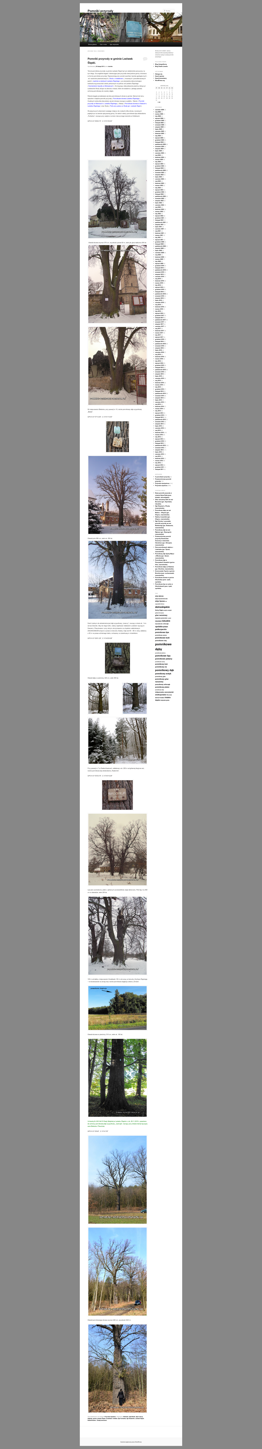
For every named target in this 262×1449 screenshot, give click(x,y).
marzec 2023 (159, 185)
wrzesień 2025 (159, 125)
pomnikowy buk (161, 664)
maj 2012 (158, 456)
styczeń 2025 (159, 138)
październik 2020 (160, 246)
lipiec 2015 (158, 376)
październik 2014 (160, 393)
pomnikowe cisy (161, 640)
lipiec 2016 (158, 350)
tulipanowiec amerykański (164, 692)
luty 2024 (158, 162)
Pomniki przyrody (100, 11)
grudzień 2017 (159, 315)
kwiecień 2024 (159, 157)
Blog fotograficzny (161, 64)
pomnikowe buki (162, 637)
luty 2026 (158, 116)
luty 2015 (158, 387)
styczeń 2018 (159, 313)
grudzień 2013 (159, 415)
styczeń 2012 (159, 465)
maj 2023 (158, 181)
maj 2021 (158, 231)
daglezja (90, 1418)
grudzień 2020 (159, 242)
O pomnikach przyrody (162, 477)
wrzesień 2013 (159, 422)
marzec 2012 (159, 460)
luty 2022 (158, 214)
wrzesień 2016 (159, 346)
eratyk (165, 610)
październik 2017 (160, 320)
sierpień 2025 (159, 127)
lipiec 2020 (158, 250)
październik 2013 (160, 419)
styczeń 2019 (159, 287)
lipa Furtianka (122, 1418)
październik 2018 (160, 294)
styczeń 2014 (159, 413)
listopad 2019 (159, 268)
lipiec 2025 (158, 129)
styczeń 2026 (159, 118)
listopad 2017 (159, 318)
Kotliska (115, 1418)
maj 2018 (158, 305)
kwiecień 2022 (159, 209)
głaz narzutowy (161, 615)
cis (166, 601)
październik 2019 (160, 270)
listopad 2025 (159, 123)
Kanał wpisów (159, 76)
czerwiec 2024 (159, 153)
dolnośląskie (162, 607)
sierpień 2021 (159, 224)
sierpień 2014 (159, 398)
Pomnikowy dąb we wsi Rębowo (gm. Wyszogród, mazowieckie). (163, 532)
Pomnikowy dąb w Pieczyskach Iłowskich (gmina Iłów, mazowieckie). (164, 562)
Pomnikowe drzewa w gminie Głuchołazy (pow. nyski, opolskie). (164, 579)
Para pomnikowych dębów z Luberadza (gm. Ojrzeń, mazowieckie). (164, 549)
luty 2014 (158, 411)
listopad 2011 (159, 469)
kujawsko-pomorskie (161, 618)
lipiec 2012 (158, 452)
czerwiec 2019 (159, 276)
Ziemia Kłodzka (159, 698)
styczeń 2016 (159, 363)
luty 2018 (158, 311)
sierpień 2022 (159, 201)
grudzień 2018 (159, 289)
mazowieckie (159, 624)
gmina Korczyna (159, 613)
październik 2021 (160, 222)
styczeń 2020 (159, 263)
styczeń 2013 (159, 439)
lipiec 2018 (158, 300)
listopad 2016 (159, 341)
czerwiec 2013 (159, 428)
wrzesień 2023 (159, 172)
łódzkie (168, 697)
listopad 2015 (159, 367)
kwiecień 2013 (159, 432)
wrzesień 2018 (159, 296)
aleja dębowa (159, 596)
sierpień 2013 (159, 424)
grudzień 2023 (159, 166)
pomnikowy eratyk (163, 673)
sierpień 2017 (159, 324)
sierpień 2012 (159, 450)
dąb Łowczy (139, 1417)
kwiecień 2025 (159, 133)
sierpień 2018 (159, 298)
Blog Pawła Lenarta (161, 66)
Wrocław (169, 695)
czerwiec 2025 (159, 131)
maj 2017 (158, 328)
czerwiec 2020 (159, 253)
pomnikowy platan (162, 687)
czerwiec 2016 (159, 352)
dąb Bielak (132, 1417)
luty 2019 (158, 285)
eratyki (169, 610)
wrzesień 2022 (159, 198)
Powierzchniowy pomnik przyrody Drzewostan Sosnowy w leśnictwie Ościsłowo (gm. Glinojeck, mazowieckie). (163, 540)
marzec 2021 (159, 235)
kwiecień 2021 (159, 233)
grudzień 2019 (159, 266)
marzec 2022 (159, 211)
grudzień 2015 (159, 365)
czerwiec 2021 (159, 229)
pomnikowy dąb (164, 670)
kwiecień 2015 (159, 383)
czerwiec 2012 (159, 454)
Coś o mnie (103, 44)
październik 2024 (160, 144)
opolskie (159, 626)
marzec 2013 (159, 435)
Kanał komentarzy (161, 78)
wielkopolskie (160, 694)
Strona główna (92, 44)
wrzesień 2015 (159, 372)
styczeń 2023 (159, 190)
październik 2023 (160, 170)
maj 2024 (158, 155)
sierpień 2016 (159, 348)
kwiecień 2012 (159, 458)
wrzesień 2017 (159, 322)
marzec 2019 (159, 283)
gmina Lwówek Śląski (99, 1418)
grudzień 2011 (159, 467)
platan (165, 626)
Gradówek (109, 1418)
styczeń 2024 (159, 164)
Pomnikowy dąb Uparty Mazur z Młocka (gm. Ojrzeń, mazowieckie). (164, 556)
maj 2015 (158, 380)
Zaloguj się (158, 74)
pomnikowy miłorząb (162, 684)
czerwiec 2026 (159, 110)
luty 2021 (158, 237)
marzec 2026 (159, 114)
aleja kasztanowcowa (161, 599)
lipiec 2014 (158, 400)
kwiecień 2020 (159, 257)
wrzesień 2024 (159, 146)
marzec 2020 (159, 259)
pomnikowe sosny (160, 661)
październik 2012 (160, 445)
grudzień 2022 (159, 192)
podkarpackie (161, 629)
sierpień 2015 (159, 374)
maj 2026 (158, 112)
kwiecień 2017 (159, 331)
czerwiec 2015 (159, 378)
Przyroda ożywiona (110, 1417)
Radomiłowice (92, 1420)
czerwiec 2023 (159, 179)
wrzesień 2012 (159, 448)
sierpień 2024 (159, 149)
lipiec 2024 (158, 151)
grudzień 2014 (159, 389)
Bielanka (125, 1417)
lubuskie (166, 620)
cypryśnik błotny (159, 604)
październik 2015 (160, 370)
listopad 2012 (159, 443)
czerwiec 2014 (159, 402)
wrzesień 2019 (159, 272)
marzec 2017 (159, 333)
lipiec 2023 (158, 177)
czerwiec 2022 (159, 205)
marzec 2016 (159, 359)
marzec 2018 (159, 309)
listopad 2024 (159, 142)
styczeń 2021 (159, 240)
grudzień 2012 (159, 441)
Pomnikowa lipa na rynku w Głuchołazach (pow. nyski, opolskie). (164, 586)
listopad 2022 (159, 194)
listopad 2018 (159, 292)
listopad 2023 (159, 168)
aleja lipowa (160, 601)
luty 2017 (158, 335)
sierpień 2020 (159, 248)
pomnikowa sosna (161, 635)
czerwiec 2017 (159, 326)
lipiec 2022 (158, 203)
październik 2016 (160, 344)
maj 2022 (158, 207)
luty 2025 (158, 136)
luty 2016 (158, 361)
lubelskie (158, 621)
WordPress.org (160, 80)
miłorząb (166, 624)
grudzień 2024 (159, 140)
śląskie (157, 700)
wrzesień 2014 (159, 396)
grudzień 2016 (159, 339)
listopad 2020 (159, 244)
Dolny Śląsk (159, 610)
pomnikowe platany (163, 658)
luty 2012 (158, 463)
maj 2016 (158, 354)
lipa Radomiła (131, 1418)
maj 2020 (158, 255)
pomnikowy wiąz (159, 690)
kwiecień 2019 (159, 281)
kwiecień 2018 (159, 307)
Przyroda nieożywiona (162, 483)
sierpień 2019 (159, 274)
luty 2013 (158, 437)
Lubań (169, 618)
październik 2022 (160, 196)
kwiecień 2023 (159, 183)
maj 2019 (158, 279)
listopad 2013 (159, 417)
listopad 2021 (159, 220)
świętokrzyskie (164, 700)
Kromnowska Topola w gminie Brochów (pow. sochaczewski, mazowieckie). (164, 573)
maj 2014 (158, 404)
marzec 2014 (159, 409)
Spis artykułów (114, 44)
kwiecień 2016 (159, 357)
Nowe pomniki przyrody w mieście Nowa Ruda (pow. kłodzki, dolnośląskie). (163, 495)
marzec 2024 (159, 159)
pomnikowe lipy (163, 655)
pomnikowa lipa (162, 632)
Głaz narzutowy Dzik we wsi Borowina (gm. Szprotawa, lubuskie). (164, 502)
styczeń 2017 (159, 337)
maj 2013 (158, 430)
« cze (158, 102)
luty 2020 (158, 261)
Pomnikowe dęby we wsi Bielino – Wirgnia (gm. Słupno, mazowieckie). (163, 512)
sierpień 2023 (159, 175)
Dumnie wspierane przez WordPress (131, 1442)
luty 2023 (158, 188)
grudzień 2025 (159, 120)
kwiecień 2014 (159, 406)
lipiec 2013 (158, 426)
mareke (110, 66)
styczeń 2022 (159, 216)
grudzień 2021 (159, 218)
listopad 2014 (159, 391)
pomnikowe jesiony (160, 653)
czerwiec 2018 (159, 302)
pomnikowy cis (161, 667)
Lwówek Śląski (139, 1418)
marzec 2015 (159, 385)
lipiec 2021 (158, 227)
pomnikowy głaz (160, 676)
